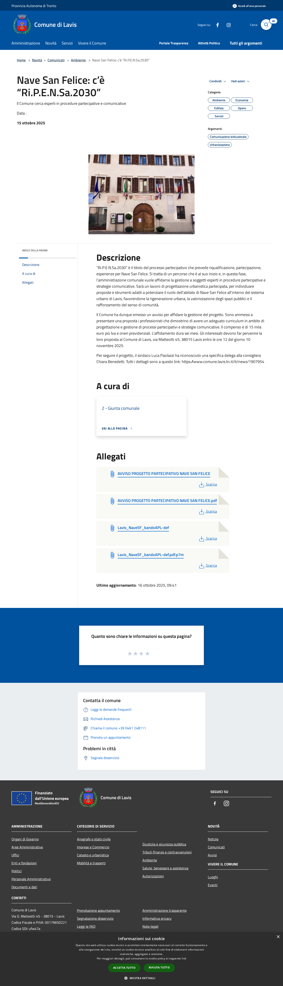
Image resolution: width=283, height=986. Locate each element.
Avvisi (212, 855)
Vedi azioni (238, 81)
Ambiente (78, 60)
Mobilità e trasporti (91, 863)
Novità (37, 60)
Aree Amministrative (27, 847)
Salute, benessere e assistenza (165, 868)
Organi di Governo (25, 839)
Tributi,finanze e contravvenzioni (167, 852)
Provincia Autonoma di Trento (33, 5)
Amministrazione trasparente (164, 910)
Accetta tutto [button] (124, 968)
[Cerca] (266, 24)
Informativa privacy (157, 918)
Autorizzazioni (153, 876)
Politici (16, 871)
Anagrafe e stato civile (94, 839)
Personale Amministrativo (31, 879)
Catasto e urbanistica (93, 855)
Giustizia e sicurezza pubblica (164, 844)
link (184, 958)
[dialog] (141, 959)
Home (21, 60)
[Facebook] (215, 24)
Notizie (213, 839)
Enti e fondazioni (24, 863)
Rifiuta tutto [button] (159, 967)
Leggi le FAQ (86, 926)
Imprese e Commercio (93, 847)
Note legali (150, 926)
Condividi (215, 81)
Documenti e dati (24, 887)
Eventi (213, 885)
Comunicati (56, 60)
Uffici (15, 855)
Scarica (211, 484)
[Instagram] (226, 24)
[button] (141, 978)
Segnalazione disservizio (95, 918)
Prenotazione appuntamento (98, 910)
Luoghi (213, 877)
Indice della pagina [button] (35, 250)
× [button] (278, 937)
